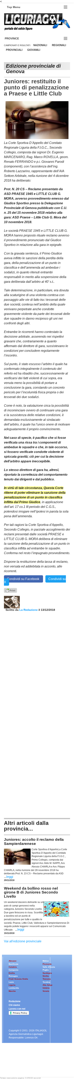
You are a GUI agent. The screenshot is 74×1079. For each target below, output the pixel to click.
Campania (13, 970)
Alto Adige (47, 985)
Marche (12, 991)
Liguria (12, 985)
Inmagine (29, 1067)
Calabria (13, 967)
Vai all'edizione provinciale (22, 941)
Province (16, 38)
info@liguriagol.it (37, 1061)
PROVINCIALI (14, 49)
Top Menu (13, 7)
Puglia (46, 970)
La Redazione (28, 609)
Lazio (11, 982)
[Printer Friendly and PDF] (10, 590)
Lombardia (14, 988)
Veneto (46, 991)
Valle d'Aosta (49, 967)
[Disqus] (37, 660)
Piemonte (47, 964)
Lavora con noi (17, 1008)
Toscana (47, 979)
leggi (9, 876)
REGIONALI (59, 45)
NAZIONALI (40, 45)
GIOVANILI (33, 49)
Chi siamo (14, 1005)
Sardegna (47, 973)
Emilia (12, 973)
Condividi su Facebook (23, 579)
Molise (46, 961)
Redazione (15, 1001)
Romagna (13, 976)
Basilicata (13, 964)
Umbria (46, 988)
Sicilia (46, 976)
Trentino (46, 982)
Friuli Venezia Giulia (18, 979)
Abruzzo (12, 961)
